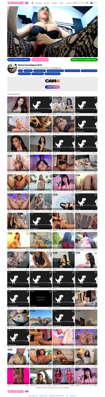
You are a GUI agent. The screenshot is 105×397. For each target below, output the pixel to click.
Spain (56, 249)
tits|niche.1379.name (37, 73)
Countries (68, 3)
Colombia (57, 133)
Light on (95, 3)
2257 (67, 395)
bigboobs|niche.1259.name (52, 73)
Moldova (79, 191)
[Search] (87, 2)
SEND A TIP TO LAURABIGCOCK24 (85, 59)
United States (28, 70)
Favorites (54, 3)
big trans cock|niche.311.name (55, 70)
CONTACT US (73, 395)
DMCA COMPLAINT (33, 395)
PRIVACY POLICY (43, 395)
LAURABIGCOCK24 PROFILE (19, 59)
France (33, 172)
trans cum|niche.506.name (72, 70)
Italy (33, 269)
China (78, 153)
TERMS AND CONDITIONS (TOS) (56, 395)
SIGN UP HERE (52, 87)
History (61, 3)
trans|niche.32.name (39, 70)
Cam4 (20, 70)
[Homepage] (18, 3)
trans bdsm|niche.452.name (89, 70)
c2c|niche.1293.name (24, 73)
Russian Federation (82, 346)
